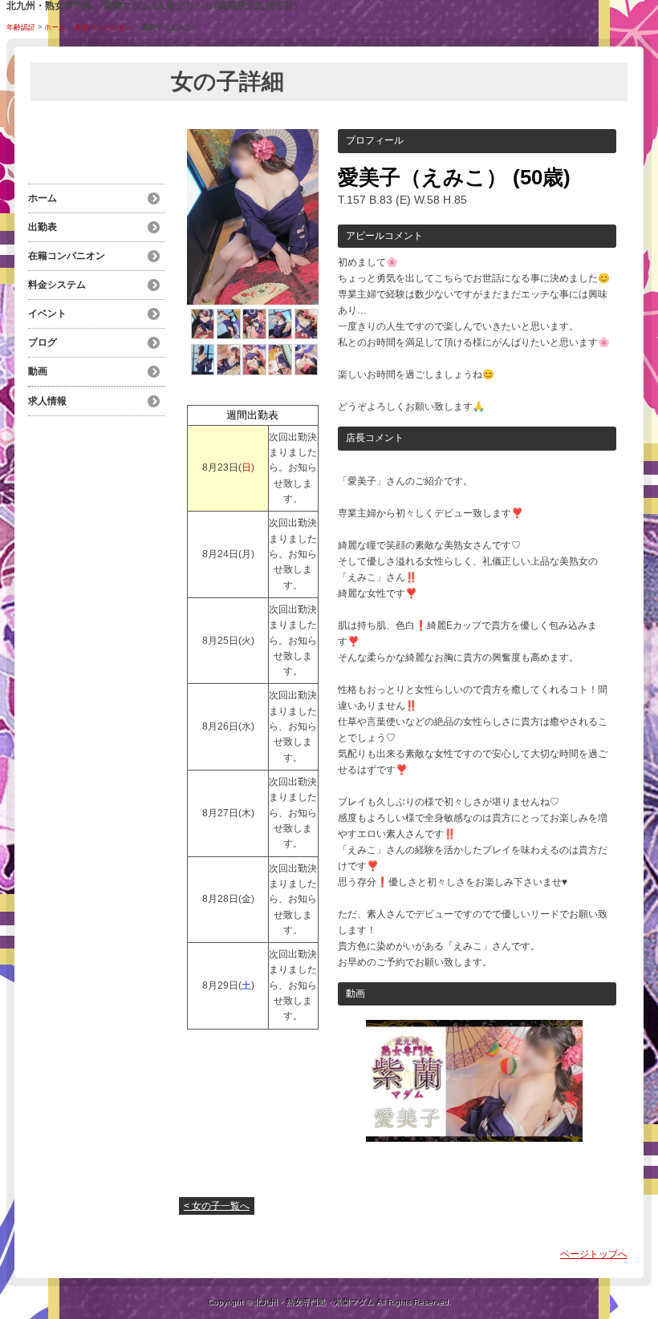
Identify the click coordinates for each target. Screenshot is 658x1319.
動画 (37, 371)
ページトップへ (594, 1254)
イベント (47, 313)
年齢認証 (20, 27)
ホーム (55, 27)
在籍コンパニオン (103, 27)
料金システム (57, 284)
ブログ (42, 342)
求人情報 (47, 401)
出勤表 (42, 227)
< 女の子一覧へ (217, 1206)
